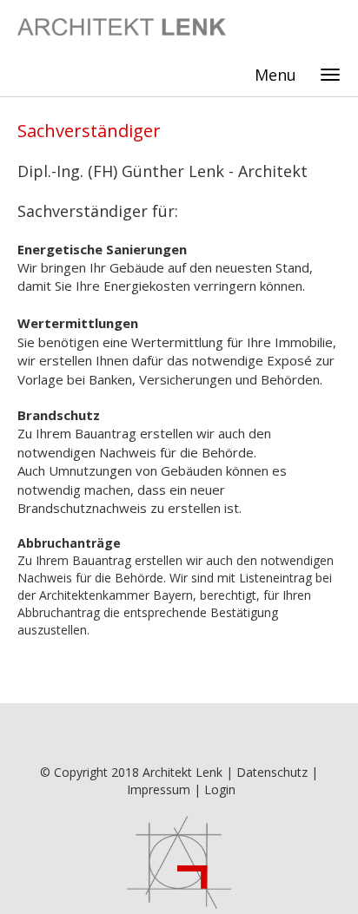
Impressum (158, 789)
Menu (275, 74)
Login (219, 789)
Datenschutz (272, 772)
